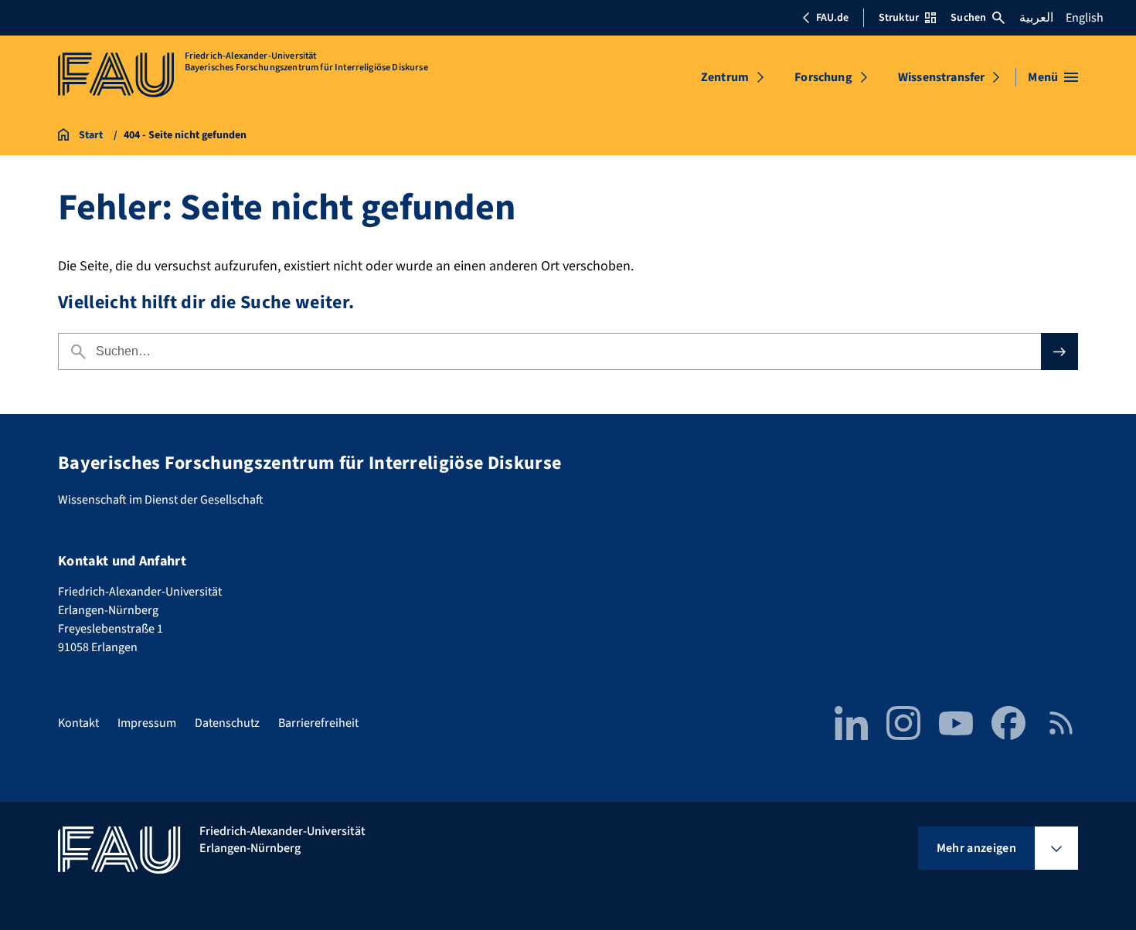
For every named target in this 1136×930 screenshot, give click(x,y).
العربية (1036, 17)
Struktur (899, 17)
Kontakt (78, 722)
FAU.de (832, 17)
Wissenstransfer (941, 77)
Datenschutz (227, 722)
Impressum (146, 722)
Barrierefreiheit (318, 722)
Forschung (823, 77)
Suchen (968, 17)
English (1085, 17)
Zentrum (725, 77)
